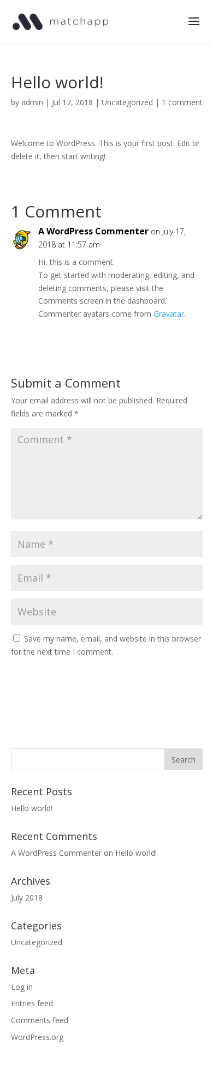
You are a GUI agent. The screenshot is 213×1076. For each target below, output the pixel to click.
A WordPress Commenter (93, 231)
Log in (22, 987)
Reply (182, 335)
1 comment (182, 102)
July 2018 (27, 897)
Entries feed (32, 1003)
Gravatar (168, 314)
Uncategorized (127, 102)
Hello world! (31, 808)
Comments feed (39, 1020)
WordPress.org (37, 1037)
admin (32, 102)
